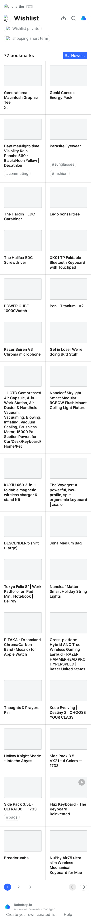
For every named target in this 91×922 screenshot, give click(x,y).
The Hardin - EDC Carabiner (15, 187)
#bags (11, 817)
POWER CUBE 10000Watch (12, 279)
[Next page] (83, 887)
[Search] (73, 18)
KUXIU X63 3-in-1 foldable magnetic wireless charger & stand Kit (22, 463)
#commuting (17, 173)
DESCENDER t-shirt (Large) (17, 516)
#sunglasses (63, 164)
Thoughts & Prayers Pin (21, 678)
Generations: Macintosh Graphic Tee (21, 66)
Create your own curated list (31, 914)
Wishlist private (25, 28)
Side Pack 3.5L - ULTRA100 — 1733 (16, 777)
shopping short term (30, 38)
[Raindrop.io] (83, 18)
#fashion (59, 173)
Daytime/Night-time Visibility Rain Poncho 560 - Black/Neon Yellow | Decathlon (22, 124)
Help (68, 914)
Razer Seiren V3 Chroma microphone (22, 322)
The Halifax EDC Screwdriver (14, 231)
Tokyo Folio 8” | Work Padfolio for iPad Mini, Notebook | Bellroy (19, 562)
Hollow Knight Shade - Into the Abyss (20, 729)
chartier (21, 6)
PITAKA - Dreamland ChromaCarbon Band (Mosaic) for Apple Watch (22, 616)
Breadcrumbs (12, 829)
